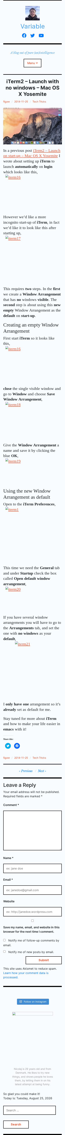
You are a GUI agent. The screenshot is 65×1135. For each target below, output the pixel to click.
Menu (31, 63)
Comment (11, 805)
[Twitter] (32, 35)
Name (8, 858)
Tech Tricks (39, 101)
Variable (32, 26)
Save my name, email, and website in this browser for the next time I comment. (31, 929)
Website (8, 901)
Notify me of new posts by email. (31, 952)
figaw (6, 101)
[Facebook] (24, 35)
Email (8, 879)
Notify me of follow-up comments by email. (31, 943)
